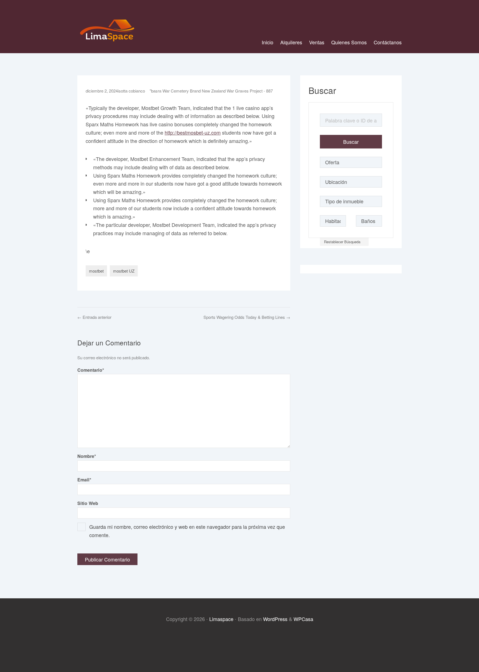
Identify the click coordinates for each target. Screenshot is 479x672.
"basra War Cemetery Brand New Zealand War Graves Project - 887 (211, 91)
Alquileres (291, 42)
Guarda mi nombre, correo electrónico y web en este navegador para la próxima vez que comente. (187, 530)
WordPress (275, 618)
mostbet (96, 271)
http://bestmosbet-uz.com (193, 132)
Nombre (86, 456)
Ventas (316, 42)
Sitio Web (87, 503)
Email (84, 479)
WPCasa (303, 618)
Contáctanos (388, 42)
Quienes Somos (349, 42)
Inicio (267, 42)
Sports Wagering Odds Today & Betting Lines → (246, 317)
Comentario (90, 370)
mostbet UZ (123, 271)
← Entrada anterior (94, 317)
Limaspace (221, 618)
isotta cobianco (131, 91)
